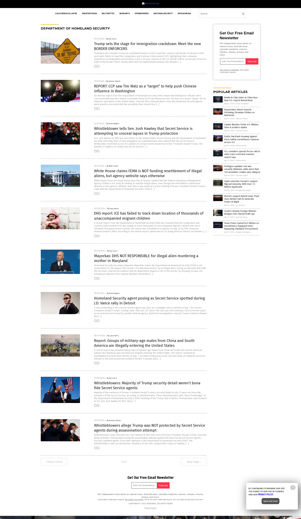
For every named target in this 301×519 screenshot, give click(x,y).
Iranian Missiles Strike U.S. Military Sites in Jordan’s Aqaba (241, 126)
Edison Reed (241, 146)
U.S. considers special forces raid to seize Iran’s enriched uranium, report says (242, 154)
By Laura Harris (113, 209)
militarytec (108, 13)
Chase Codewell (242, 104)
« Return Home (53, 461)
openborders (142, 13)
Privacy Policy (150, 508)
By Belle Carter (112, 166)
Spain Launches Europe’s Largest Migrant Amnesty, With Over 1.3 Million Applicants (240, 184)
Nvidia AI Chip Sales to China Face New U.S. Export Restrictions (241, 99)
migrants (124, 13)
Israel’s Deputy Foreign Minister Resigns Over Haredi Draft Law (240, 212)
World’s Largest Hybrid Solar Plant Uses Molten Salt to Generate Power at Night (241, 199)
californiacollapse (66, 13)
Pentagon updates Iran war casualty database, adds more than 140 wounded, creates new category (242, 169)
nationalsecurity (163, 13)
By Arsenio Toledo (113, 81)
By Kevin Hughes (112, 124)
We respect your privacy (134, 499)
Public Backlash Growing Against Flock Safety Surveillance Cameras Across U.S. (241, 139)
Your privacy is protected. (229, 70)
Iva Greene (240, 205)
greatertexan (89, 13)
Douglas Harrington (243, 190)
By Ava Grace (111, 39)
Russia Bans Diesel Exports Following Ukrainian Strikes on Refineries (239, 112)
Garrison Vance (242, 119)
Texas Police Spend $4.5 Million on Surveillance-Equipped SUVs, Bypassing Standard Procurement (241, 226)
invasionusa (184, 13)
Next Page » (194, 461)
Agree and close (270, 501)
